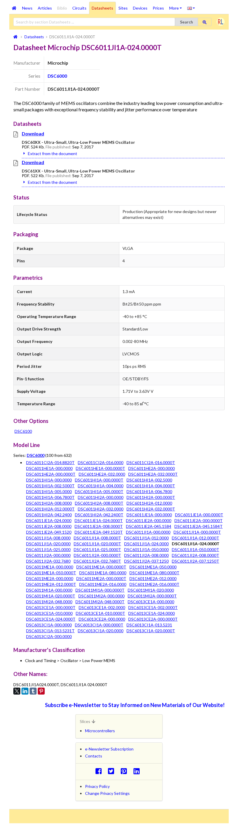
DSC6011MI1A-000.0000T (100, 590)
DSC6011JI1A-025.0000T (97, 549)
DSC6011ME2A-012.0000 (152, 578)
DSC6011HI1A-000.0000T (99, 479)
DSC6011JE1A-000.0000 (149, 514)
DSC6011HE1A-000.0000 (49, 468)
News (27, 8)
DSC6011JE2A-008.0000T (99, 526)
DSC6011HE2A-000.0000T (50, 474)
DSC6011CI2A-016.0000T (151, 462)
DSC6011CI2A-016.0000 (100, 462)
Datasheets (102, 8)
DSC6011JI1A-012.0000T (195, 537)
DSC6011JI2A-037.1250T (195, 561)
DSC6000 (57, 76)
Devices (140, 8)
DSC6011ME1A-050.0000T (51, 572)
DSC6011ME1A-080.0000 (102, 572)
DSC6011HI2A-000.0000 (100, 497)
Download (33, 133)
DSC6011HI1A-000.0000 (49, 479)
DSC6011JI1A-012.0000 (146, 537)
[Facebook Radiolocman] (100, 771)
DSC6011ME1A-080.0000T (154, 572)
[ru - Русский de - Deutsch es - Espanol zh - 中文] (191, 8)
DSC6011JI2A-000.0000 (48, 555)
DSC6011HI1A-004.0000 (100, 485)
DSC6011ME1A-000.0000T (101, 566)
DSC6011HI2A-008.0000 (49, 503)
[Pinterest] (41, 691)
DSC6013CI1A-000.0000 (49, 624)
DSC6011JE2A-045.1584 (148, 526)
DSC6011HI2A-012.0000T (50, 508)
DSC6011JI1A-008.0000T (97, 537)
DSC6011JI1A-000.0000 (148, 532)
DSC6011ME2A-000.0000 (49, 578)
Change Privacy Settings (107, 793)
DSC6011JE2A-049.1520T (99, 532)
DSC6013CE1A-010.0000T (100, 613)
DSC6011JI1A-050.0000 (146, 549)
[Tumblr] (33, 691)
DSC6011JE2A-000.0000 (148, 520)
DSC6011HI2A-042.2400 (49, 514)
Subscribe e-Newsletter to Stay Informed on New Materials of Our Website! (135, 705)
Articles (45, 8)
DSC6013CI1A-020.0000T (151, 630)
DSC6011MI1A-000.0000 (49, 590)
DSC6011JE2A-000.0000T (198, 520)
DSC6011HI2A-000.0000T (151, 497)
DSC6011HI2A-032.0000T (151, 508)
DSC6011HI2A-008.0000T (99, 503)
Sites (123, 8)
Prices (158, 8)
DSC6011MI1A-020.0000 (151, 590)
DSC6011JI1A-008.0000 (48, 537)
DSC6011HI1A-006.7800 (149, 491)
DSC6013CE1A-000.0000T (50, 607)
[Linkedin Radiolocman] (138, 771)
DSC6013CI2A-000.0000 (49, 636)
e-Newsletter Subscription (109, 748)
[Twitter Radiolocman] (112, 771)
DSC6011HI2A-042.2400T (99, 514)
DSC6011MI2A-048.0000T (100, 601)
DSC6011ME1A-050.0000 (152, 566)
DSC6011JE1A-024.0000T (99, 520)
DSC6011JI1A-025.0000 (48, 549)
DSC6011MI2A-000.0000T (152, 595)
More (177, 6)
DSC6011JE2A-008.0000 (48, 526)
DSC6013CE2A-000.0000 (102, 619)
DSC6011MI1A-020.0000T (50, 595)
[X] (16, 691)
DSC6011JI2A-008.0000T (195, 555)
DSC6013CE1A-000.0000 (151, 601)
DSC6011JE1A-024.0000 (48, 520)
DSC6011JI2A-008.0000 (146, 555)
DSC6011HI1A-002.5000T (50, 485)
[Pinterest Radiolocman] (125, 771)
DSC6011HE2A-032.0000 (102, 474)
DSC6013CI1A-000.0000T (99, 624)
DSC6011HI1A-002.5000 (149, 479)
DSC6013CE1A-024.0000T (50, 619)
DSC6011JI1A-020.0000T (97, 543)
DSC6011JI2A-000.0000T (97, 555)
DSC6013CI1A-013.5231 (149, 624)
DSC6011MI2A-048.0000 (49, 601)
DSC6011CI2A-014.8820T (50, 462)
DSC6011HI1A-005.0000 (49, 491)
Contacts (93, 755)
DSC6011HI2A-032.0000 (100, 508)
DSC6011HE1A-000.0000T (100, 468)
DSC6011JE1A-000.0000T (199, 514)
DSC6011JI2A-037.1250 (146, 561)
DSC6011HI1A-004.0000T (151, 485)
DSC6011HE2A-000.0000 (151, 468)
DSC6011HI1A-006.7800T (50, 497)
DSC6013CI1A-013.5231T (50, 630)
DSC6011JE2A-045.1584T (198, 526)
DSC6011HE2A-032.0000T (153, 474)
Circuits (79, 8)
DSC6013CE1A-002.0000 (102, 607)
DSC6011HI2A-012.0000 (149, 503)
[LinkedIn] (24, 691)
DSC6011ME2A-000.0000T (101, 578)
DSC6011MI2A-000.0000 (101, 595)
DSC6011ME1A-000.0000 (49, 566)
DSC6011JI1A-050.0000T (195, 549)
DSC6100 (23, 431)
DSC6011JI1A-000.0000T (197, 532)
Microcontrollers (100, 730)
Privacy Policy (97, 786)
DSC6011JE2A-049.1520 (48, 532)
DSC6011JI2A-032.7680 (48, 561)
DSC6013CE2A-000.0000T (153, 619)
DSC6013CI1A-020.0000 (100, 630)
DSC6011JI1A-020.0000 (48, 543)
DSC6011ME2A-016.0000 (102, 584)
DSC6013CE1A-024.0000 (151, 613)
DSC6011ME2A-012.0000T (51, 584)
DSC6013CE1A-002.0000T (153, 607)
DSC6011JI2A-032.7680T (97, 561)
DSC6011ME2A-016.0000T (154, 584)
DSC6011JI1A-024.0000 (146, 543)
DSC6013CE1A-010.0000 (49, 613)
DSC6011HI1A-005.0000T (99, 491)
